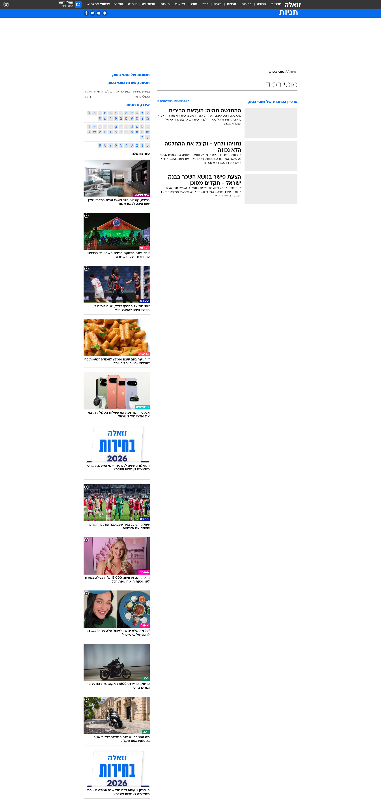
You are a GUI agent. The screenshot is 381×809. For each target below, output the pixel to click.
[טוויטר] (92, 13)
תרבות (231, 4)
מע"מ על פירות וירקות (98, 91)
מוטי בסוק (276, 72)
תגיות (293, 72)
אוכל (193, 4)
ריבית (87, 96)
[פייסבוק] (86, 13)
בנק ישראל (123, 91)
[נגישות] (6, 4)
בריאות (180, 4)
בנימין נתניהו (141, 91)
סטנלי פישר (142, 96)
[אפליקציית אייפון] (98, 13)
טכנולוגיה (148, 4)
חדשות (276, 4)
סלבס (218, 4)
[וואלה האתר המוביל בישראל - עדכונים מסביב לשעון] (293, 4)
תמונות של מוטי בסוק (131, 75)
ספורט (261, 4)
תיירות (165, 4)
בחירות (246, 4)
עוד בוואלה (140, 154)
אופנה (132, 4)
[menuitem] (273, 4)
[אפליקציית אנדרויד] (105, 13)
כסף (205, 4)
